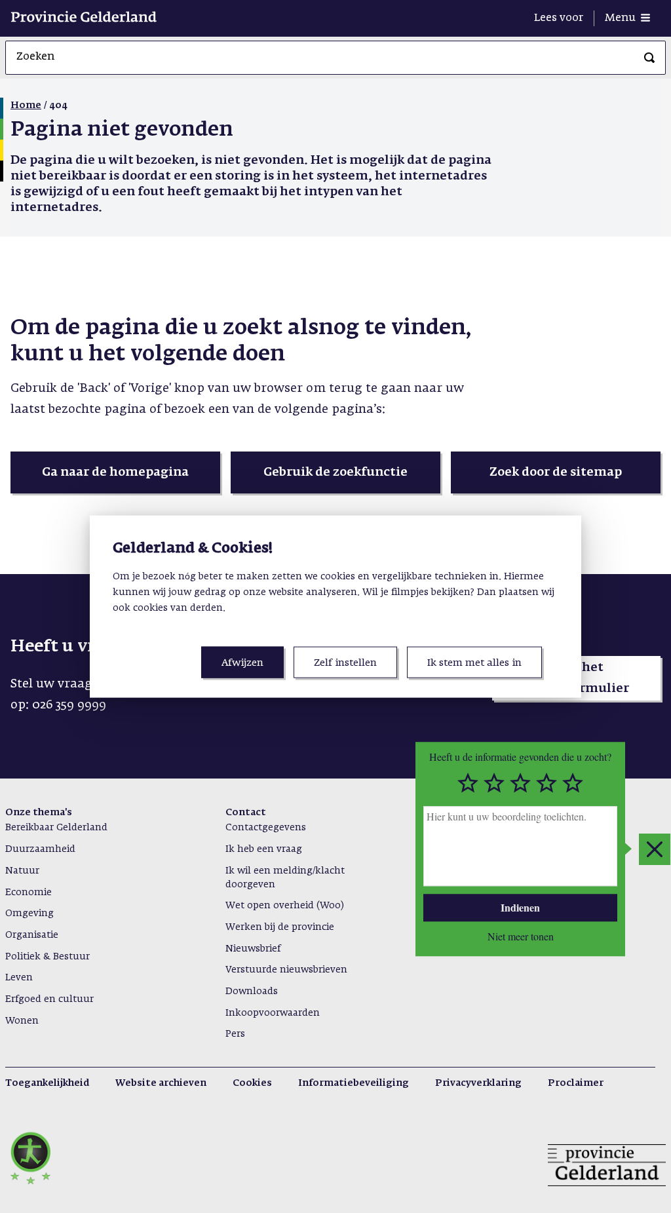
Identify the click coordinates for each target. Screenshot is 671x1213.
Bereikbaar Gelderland (56, 827)
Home (25, 105)
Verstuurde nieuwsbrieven (286, 969)
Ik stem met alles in (474, 663)
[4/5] (546, 783)
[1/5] (468, 783)
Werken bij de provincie (279, 927)
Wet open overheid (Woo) (284, 905)
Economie (28, 892)
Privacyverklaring (478, 1083)
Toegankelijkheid (47, 1083)
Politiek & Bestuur (47, 956)
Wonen (22, 1021)
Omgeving (29, 913)
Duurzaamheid (40, 849)
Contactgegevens (265, 827)
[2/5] (494, 783)
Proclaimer (576, 1083)
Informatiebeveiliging (353, 1083)
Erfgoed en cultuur (49, 999)
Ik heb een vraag (263, 849)
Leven (19, 977)
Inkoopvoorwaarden (272, 1013)
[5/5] (573, 783)
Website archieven (160, 1083)
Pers (235, 1034)
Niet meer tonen (521, 937)
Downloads (251, 991)
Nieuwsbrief (252, 948)
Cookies (252, 1083)
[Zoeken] (649, 58)
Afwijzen (242, 663)
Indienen (520, 907)
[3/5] (520, 783)
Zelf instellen (345, 663)
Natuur (22, 871)
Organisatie (31, 935)
